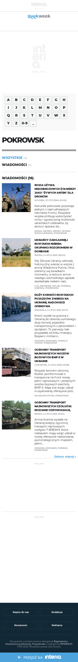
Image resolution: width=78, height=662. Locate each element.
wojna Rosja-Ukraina (52, 232)
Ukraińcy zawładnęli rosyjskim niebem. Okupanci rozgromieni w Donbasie (53, 245)
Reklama (57, 625)
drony (57, 231)
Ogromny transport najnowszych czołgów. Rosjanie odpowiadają (53, 406)
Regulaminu (61, 641)
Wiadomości (14, 165)
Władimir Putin (44, 395)
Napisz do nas (21, 612)
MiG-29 (56, 286)
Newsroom (20, 625)
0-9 (25, 123)
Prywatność (38, 643)
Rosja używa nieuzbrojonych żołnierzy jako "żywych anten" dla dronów (55, 190)
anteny (47, 231)
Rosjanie (51, 340)
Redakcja (56, 612)
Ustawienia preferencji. (18, 643)
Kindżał (39, 288)
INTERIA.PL (66, 643)
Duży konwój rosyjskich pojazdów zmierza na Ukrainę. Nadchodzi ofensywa (53, 300)
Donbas (65, 286)
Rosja (38, 231)
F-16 (36, 286)
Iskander (45, 286)
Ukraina (39, 340)
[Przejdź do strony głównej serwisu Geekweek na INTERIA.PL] (39, 16)
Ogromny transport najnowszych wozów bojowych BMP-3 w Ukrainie (51, 355)
